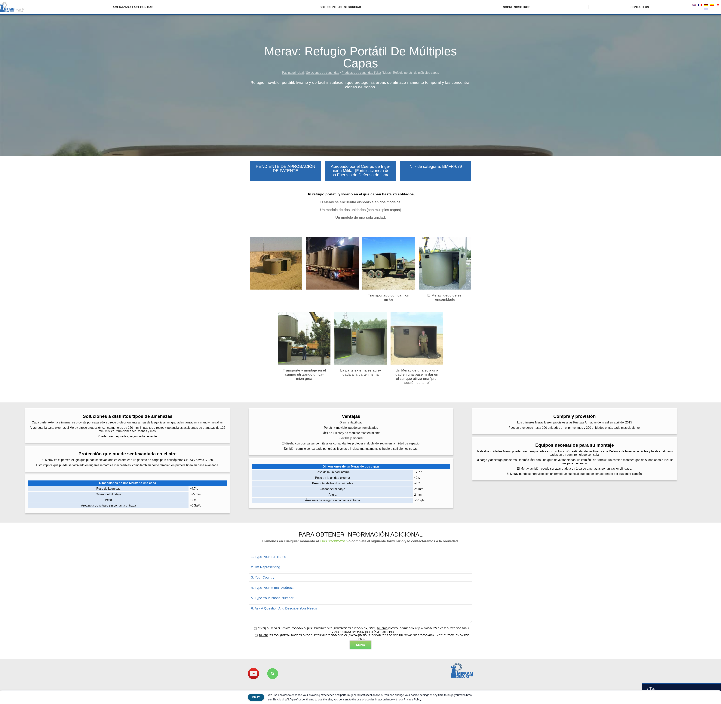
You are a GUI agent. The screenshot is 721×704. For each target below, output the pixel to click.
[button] (272, 673)
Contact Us (639, 7)
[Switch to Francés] (700, 5)
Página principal (293, 72)
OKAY (256, 697)
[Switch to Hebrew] (706, 9)
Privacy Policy (412, 699)
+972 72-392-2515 (334, 541)
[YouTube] (253, 673)
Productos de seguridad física (361, 72)
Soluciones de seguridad (340, 7)
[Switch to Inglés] (694, 5)
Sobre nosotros (516, 7)
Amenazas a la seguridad (133, 7)
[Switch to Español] (712, 5)
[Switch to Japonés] (718, 5)
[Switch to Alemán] (706, 5)
